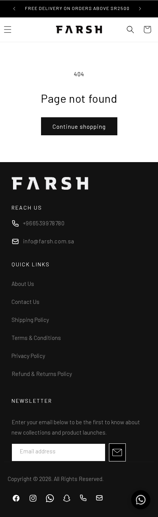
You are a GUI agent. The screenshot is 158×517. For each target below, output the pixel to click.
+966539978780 (44, 223)
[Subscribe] (117, 452)
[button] (130, 29)
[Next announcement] (140, 8)
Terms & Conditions (36, 337)
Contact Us (26, 301)
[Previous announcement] (14, 8)
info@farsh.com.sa (48, 241)
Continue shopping (79, 126)
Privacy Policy (28, 355)
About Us (23, 283)
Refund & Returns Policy (42, 373)
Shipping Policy (30, 319)
